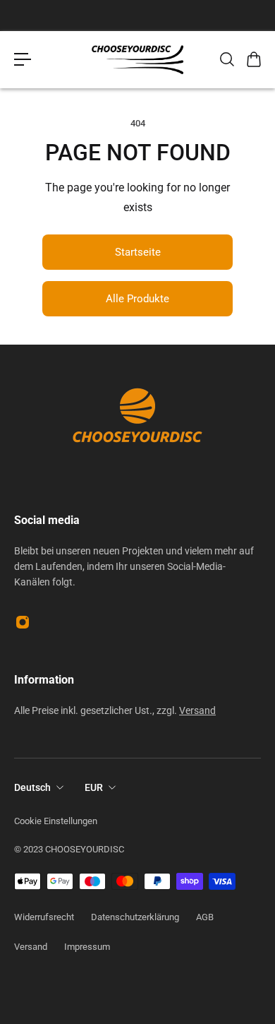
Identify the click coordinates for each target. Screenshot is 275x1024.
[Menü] (22, 59)
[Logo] (137, 60)
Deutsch (32, 787)
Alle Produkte (137, 298)
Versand (197, 710)
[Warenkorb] (253, 59)
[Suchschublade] (226, 59)
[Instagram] (22, 622)
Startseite (138, 252)
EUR (94, 787)
